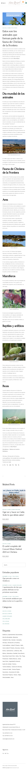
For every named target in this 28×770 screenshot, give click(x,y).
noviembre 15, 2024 (7, 596)
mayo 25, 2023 (9, 537)
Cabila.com (15, 247)
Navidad (15, 653)
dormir (22, 648)
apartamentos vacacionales (15, 634)
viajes (19, 674)
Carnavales (19, 640)
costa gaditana (6, 458)
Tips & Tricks (14, 27)
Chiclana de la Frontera (13, 456)
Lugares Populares (15, 509)
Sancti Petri (5, 661)
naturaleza (9, 653)
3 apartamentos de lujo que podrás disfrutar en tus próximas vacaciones (12, 589)
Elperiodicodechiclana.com (15, 154)
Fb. (3, 753)
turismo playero (16, 669)
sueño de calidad (7, 664)
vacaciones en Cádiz (14, 672)
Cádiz (21, 645)
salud (19, 658)
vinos (12, 677)
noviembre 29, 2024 (7, 576)
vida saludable (6, 677)
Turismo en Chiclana (17, 666)
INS (5, 753)
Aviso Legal (5, 765)
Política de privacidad (12, 765)
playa (23, 656)
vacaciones (5, 672)
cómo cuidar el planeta (8, 648)
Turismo (14, 664)
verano (15, 674)
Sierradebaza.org (15, 309)
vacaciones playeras (8, 674)
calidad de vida (6, 640)
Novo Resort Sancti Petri (9, 656)
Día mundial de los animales (18, 458)
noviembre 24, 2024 (7, 585)
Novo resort (21, 653)
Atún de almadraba (7, 637)
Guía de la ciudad (7, 27)
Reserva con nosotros (14, 449)
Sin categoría (6, 623)
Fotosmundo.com (15, 361)
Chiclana (5, 456)
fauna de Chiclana (7, 460)
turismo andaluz (16, 460)
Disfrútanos (5, 451)
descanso (17, 648)
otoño (17, 656)
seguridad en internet (14, 661)
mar (21, 650)
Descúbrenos (6, 449)
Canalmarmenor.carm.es (15, 424)
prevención (5, 658)
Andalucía (5, 634)
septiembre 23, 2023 (11, 503)
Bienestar (15, 637)
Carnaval (13, 640)
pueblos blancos (13, 658)
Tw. (8, 753)
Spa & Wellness (6, 618)
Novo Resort (16, 58)
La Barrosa (16, 650)
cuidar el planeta (15, 645)
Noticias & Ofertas (7, 613)
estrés (4, 650)
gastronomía (10, 650)
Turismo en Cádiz (7, 462)
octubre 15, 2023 (10, 22)
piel (20, 656)
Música (4, 653)
